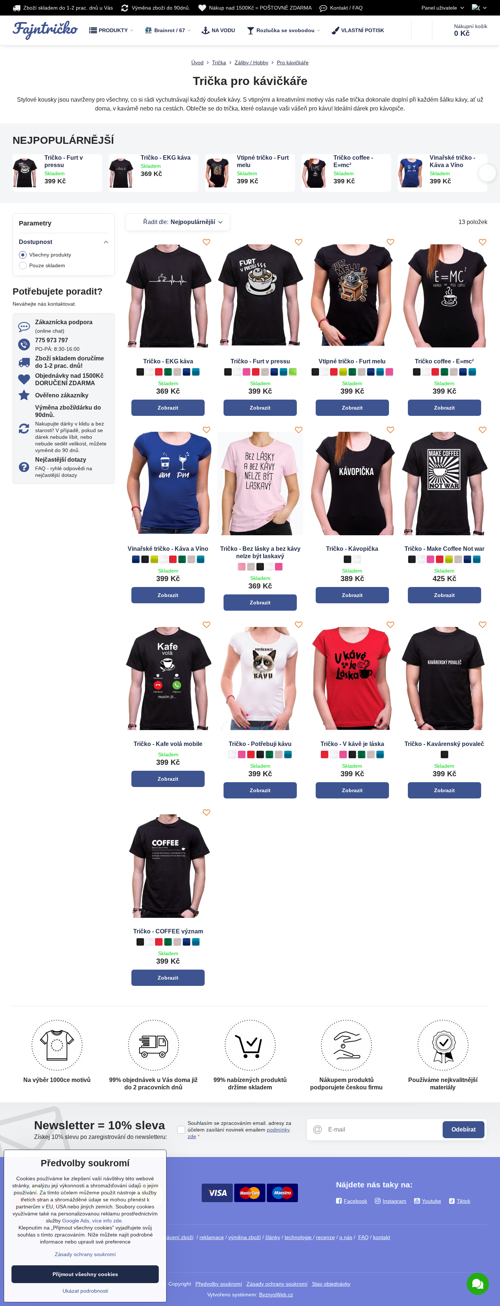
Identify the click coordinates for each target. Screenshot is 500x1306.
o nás (345, 1237)
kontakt (381, 1237)
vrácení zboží (178, 1237)
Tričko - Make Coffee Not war (444, 549)
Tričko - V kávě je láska (352, 744)
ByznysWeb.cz (276, 1294)
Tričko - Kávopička (352, 549)
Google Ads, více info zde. (92, 1221)
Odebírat (464, 1129)
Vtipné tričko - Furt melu (263, 161)
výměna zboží (244, 1237)
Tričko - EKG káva (166, 158)
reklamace (211, 1237)
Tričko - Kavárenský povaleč (444, 744)
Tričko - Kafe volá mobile (168, 744)
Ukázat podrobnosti (85, 1291)
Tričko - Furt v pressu (63, 161)
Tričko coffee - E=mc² (353, 161)
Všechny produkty (50, 255)
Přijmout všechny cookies (85, 1274)
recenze (325, 1237)
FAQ (363, 1237)
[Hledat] (422, 30)
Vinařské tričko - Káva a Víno (452, 161)
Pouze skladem (47, 265)
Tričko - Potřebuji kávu (260, 744)
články (272, 1237)
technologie (299, 1237)
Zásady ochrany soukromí (277, 1284)
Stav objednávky (331, 1284)
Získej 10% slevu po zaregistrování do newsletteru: (100, 1137)
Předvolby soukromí (218, 1284)
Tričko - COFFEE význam (168, 931)
